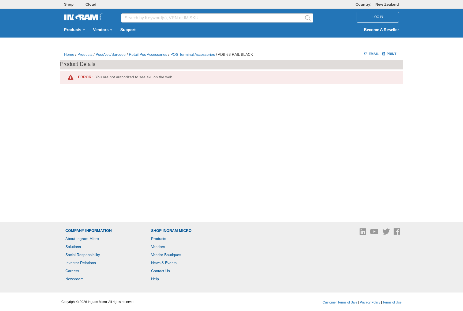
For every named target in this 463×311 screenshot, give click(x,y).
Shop (69, 4)
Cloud (90, 4)
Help (155, 279)
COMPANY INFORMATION (88, 230)
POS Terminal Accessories (192, 54)
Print (391, 54)
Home (69, 54)
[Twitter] (386, 233)
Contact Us (160, 271)
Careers (72, 271)
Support (128, 30)
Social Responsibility (82, 255)
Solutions (73, 247)
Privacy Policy (370, 302)
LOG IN (377, 17)
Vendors (101, 30)
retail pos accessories (148, 54)
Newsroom (74, 279)
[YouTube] (375, 233)
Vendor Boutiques (166, 255)
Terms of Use (392, 302)
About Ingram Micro (82, 238)
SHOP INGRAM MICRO (171, 230)
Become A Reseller (381, 30)
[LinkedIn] (363, 233)
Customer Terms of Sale (340, 302)
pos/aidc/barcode (111, 54)
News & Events (164, 263)
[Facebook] (397, 233)
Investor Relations (80, 263)
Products (73, 30)
